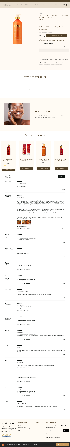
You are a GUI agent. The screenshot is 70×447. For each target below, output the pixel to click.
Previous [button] (1, 157)
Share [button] (29, 228)
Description (41, 56)
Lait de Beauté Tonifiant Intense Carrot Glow (44, 160)
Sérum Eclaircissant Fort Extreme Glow (61, 160)
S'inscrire (66, 430)
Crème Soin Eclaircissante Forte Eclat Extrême (26, 160)
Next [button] (69, 157)
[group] (10, 176)
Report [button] (27, 228)
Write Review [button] (61, 176)
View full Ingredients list (35, 89)
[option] (9, 157)
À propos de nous (39, 425)
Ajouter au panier (62, 444)
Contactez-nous (38, 427)
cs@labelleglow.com (21, 427)
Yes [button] (24, 228)
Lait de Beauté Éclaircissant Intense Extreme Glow (8, 160)
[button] (19, 222)
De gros (37, 429)
